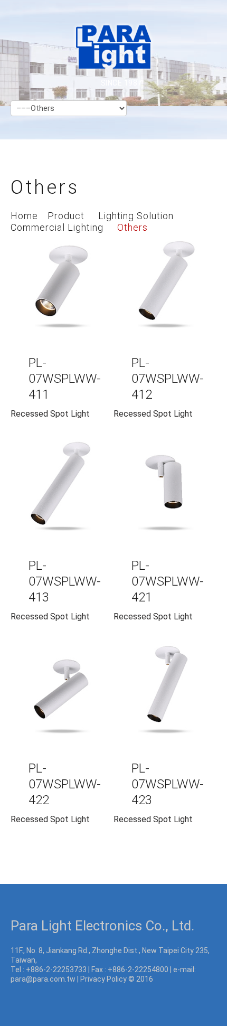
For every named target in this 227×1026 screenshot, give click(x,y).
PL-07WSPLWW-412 (167, 378)
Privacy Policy (103, 979)
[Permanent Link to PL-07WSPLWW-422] (62, 694)
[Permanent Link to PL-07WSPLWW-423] (165, 694)
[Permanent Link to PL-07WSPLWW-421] (165, 491)
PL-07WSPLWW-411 (65, 378)
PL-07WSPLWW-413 (65, 581)
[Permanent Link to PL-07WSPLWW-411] (62, 289)
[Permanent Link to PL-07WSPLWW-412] (165, 289)
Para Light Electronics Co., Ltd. (102, 926)
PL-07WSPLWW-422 (65, 784)
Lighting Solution (136, 215)
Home (24, 215)
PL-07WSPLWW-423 (167, 784)
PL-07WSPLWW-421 (167, 581)
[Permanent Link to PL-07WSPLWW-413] (62, 491)
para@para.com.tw (43, 979)
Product (66, 215)
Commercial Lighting (57, 227)
